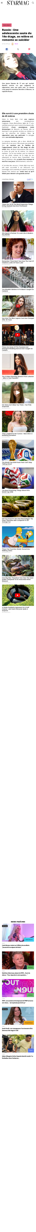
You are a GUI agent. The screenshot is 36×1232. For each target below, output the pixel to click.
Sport (31, 1050)
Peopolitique (29, 1023)
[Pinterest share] (29, 49)
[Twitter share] (18, 49)
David (16, 43)
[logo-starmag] (18, 3)
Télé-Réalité (29, 939)
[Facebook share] (7, 49)
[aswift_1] (18, 18)
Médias (30, 967)
